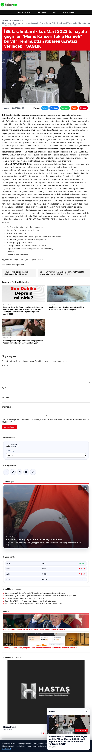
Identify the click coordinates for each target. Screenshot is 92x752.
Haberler (5, 20)
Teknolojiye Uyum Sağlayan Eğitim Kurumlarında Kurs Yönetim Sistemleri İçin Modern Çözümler (40, 596)
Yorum (5, 365)
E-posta (6, 397)
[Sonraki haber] (85, 488)
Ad (4, 388)
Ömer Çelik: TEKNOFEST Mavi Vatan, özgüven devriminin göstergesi (30, 601)
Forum (54, 12)
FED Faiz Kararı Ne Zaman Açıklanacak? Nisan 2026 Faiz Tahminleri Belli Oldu (33, 604)
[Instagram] (19, 472)
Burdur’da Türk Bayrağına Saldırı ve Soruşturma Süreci (25, 598)
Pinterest (83, 108)
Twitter (44, 108)
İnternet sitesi (8, 407)
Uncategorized (15, 20)
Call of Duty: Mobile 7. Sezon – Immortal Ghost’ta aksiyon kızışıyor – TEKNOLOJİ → (62, 273)
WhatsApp (64, 108)
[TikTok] (33, 472)
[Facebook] (6, 472)
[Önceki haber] (80, 488)
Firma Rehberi (41, 12)
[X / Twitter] (13, 472)
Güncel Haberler (24, 12)
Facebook (54, 108)
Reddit (74, 108)
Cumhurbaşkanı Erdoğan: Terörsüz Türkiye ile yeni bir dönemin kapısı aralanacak (35, 593)
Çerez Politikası (68, 12)
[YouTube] (26, 472)
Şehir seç (10, 451)
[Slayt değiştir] (41, 733)
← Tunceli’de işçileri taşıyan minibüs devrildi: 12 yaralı (16, 273)
